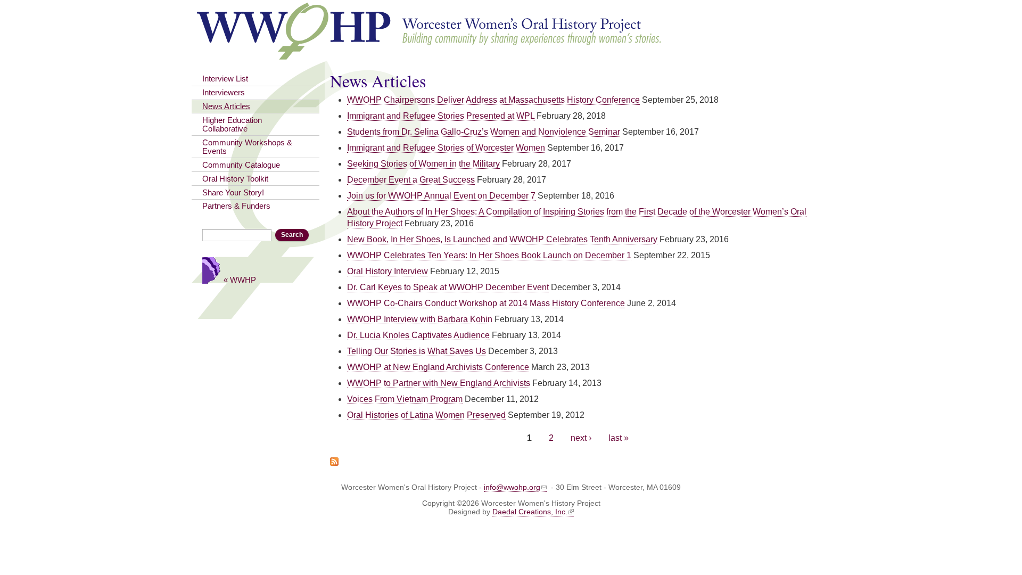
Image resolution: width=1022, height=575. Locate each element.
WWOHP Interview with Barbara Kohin (419, 319)
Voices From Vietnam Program (405, 399)
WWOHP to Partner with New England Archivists (438, 383)
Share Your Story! (233, 192)
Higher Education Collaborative (232, 124)
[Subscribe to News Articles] (334, 460)
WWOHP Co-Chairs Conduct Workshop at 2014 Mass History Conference (486, 303)
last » (618, 437)
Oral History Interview (387, 271)
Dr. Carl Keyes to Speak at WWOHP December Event (448, 287)
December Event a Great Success (411, 179)
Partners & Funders (236, 206)
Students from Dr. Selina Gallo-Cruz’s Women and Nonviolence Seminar (483, 131)
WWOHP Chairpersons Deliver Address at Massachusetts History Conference (493, 99)
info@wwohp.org (512, 487)
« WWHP (240, 280)
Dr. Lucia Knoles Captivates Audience (418, 335)
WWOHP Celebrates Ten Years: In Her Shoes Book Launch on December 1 (489, 255)
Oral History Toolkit (235, 179)
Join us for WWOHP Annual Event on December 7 (441, 195)
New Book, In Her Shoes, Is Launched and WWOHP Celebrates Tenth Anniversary (502, 239)
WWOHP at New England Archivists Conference (438, 367)
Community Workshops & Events (247, 146)
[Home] (430, 54)
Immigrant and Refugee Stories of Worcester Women (446, 147)
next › (581, 437)
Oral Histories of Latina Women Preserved (426, 415)
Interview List (225, 79)
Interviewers (223, 92)
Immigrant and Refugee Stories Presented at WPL (440, 115)
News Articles (226, 106)
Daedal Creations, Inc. (529, 511)
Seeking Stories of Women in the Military (423, 163)
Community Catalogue (241, 165)
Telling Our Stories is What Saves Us (416, 351)
